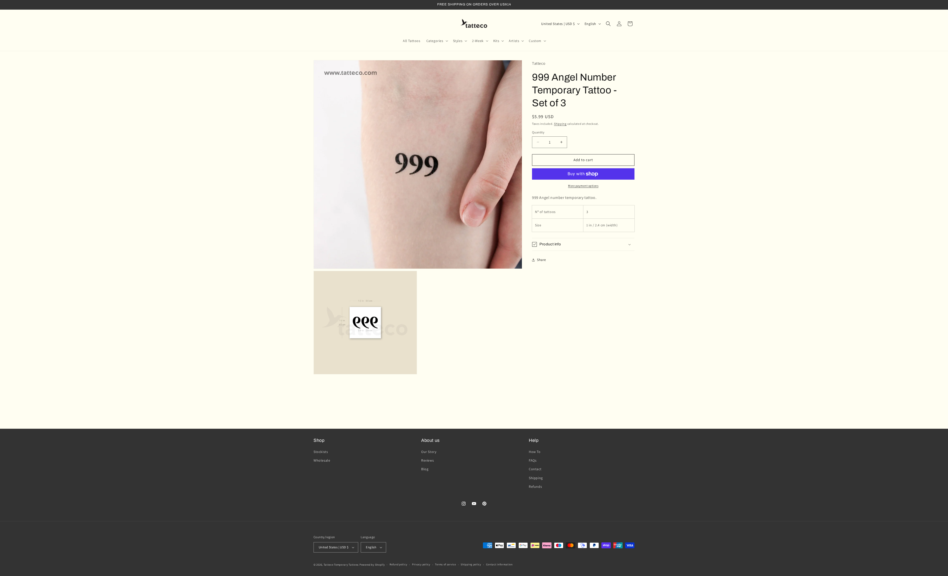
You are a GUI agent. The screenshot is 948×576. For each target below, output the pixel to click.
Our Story (428, 451)
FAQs (532, 460)
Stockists (321, 451)
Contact (535, 469)
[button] (436, 41)
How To (535, 451)
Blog (424, 469)
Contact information (499, 564)
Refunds (535, 486)
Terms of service (445, 564)
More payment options (583, 186)
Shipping (560, 124)
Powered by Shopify (372, 564)
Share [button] (541, 259)
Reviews (427, 460)
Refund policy (398, 564)
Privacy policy (421, 564)
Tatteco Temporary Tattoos (341, 564)
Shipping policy (471, 564)
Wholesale (322, 460)
